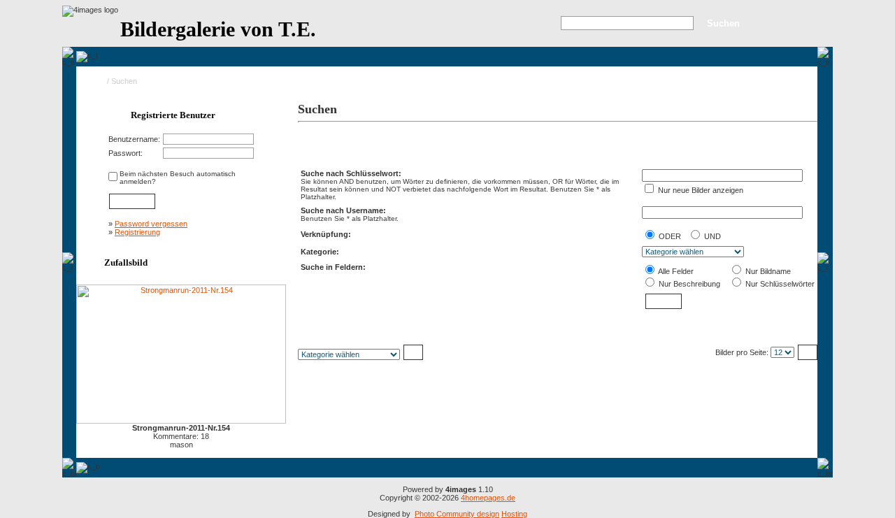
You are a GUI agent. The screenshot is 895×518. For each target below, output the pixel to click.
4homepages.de (488, 498)
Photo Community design (457, 514)
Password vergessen (151, 224)
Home (95, 81)
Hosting (514, 514)
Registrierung (137, 232)
